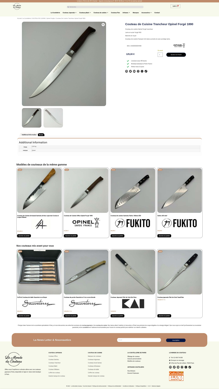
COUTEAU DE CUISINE (38, 18)
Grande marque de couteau (57, 376)
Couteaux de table (93, 369)
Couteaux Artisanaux (94, 366)
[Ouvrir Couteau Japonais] (76, 13)
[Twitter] (130, 71)
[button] (103, 24)
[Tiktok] (146, 71)
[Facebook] (126, 71)
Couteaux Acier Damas (95, 363)
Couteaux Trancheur (54, 363)
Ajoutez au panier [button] (117, 316)
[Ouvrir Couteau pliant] (90, 13)
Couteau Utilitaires (54, 369)
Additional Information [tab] (29, 135)
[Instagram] (138, 71)
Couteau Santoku (54, 359)
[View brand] (179, 47)
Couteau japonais (55, 352)
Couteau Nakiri (53, 366)
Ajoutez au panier (176, 54)
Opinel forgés (51, 18)
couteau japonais (87, 325)
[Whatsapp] (142, 71)
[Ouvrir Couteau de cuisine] (107, 13)
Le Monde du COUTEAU (177, 352)
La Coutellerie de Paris (136, 352)
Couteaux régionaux (94, 359)
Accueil (19, 18)
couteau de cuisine (101, 325)
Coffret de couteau (54, 372)
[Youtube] (134, 71)
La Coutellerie (27, 18)
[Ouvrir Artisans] (129, 13)
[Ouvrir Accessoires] (151, 13)
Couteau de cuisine (95, 352)
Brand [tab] (41, 135)
